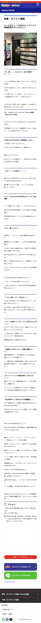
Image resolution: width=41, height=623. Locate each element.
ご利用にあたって (7, 609)
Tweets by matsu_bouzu (9, 582)
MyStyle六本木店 (7, 10)
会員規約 (5, 605)
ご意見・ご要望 (7, 614)
